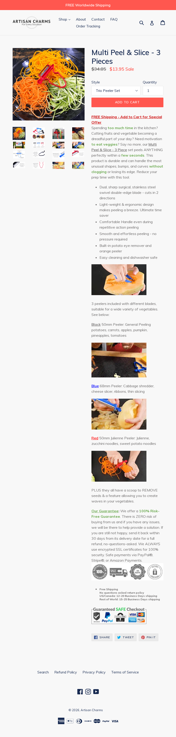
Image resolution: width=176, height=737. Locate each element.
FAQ (114, 19)
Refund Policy (65, 672)
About (81, 19)
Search (43, 672)
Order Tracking (88, 26)
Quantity (150, 82)
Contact (98, 19)
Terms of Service (125, 672)
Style (95, 82)
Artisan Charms (92, 710)
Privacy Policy (94, 672)
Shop (66, 19)
